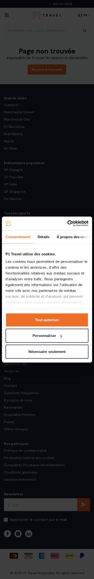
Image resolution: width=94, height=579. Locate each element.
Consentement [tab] (18, 237)
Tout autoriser (47, 320)
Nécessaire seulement (47, 351)
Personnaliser (44, 336)
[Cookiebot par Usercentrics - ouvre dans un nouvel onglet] (67, 223)
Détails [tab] (43, 237)
